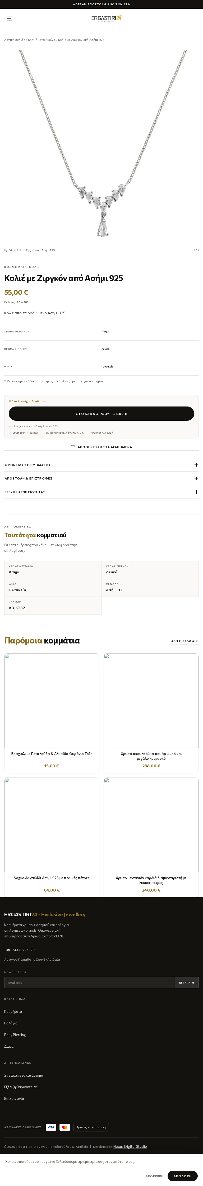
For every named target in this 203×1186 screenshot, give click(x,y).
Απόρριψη (154, 1176)
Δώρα (8, 1046)
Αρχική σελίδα (14, 39)
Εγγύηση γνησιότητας (25, 492)
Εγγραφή (186, 982)
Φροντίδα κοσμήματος (28, 465)
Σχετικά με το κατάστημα (23, 1075)
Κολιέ (51, 39)
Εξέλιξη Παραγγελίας (21, 1087)
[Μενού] (9, 18)
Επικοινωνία (14, 1098)
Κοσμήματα (36, 39)
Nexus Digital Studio (130, 1146)
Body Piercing (15, 1035)
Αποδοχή (183, 1176)
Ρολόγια (10, 1023)
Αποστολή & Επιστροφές (29, 478)
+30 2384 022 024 (20, 950)
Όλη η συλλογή (184, 640)
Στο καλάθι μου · (101, 413)
